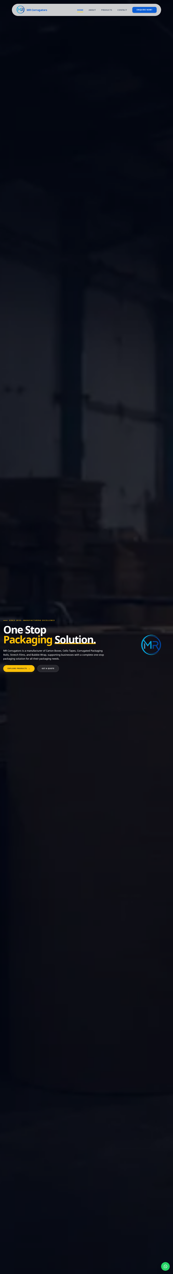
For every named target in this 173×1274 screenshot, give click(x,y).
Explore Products (19, 668)
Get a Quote (48, 668)
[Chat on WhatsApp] (165, 1266)
